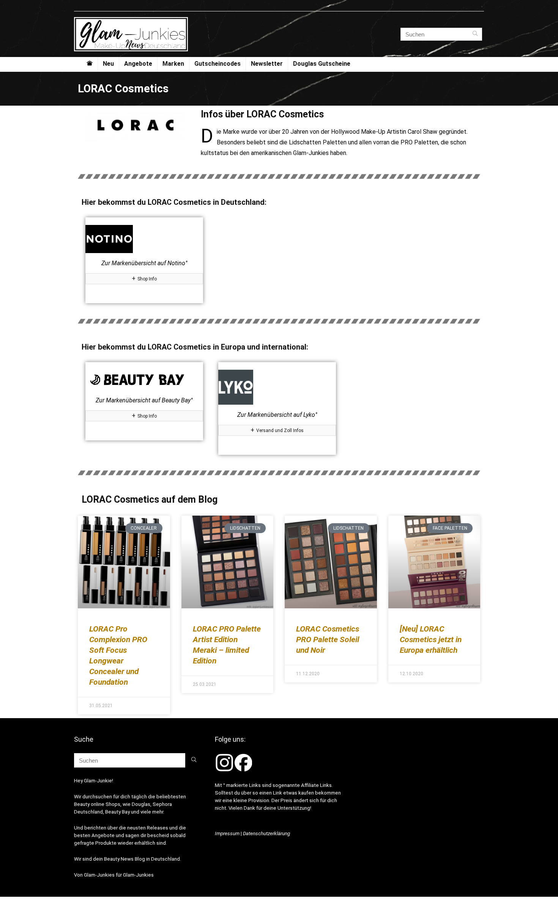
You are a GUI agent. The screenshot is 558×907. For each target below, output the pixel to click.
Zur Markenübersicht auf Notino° (144, 263)
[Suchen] (475, 34)
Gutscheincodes (217, 63)
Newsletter (267, 63)
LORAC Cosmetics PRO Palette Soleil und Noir (327, 639)
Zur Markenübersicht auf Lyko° (277, 414)
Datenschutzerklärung (266, 833)
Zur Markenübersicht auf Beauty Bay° (144, 400)
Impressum (227, 833)
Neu (108, 63)
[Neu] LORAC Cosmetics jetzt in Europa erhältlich (431, 639)
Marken (173, 63)
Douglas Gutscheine (321, 63)
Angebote (138, 63)
